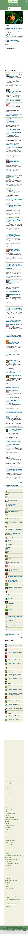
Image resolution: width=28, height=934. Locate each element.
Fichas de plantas (13, 35)
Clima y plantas (9, 848)
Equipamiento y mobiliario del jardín (14, 855)
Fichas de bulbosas (12, 678)
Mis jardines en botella (14, 444)
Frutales (10, 544)
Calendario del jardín (10, 788)
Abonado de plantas (10, 840)
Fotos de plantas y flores (15, 397)
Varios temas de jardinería (15, 129)
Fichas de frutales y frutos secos (15, 697)
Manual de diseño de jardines (15, 185)
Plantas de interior (12, 591)
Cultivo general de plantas (14, 490)
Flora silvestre (9, 861)
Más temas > (20, 482)
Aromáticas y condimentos (12, 819)
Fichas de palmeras (12, 648)
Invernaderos (9, 867)
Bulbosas (10, 572)
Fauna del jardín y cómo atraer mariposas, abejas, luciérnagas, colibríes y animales (14, 336)
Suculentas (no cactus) (11, 809)
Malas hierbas (9, 874)
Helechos (10, 609)
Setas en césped (12, 156)
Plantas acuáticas (10, 817)
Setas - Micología (10, 888)
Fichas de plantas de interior (14, 700)
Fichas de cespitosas (12, 689)
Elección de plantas (12, 526)
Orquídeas (10, 594)
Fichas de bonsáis (12, 704)
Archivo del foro (12, 40)
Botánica (8, 846)
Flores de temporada (10, 813)
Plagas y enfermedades (11, 787)
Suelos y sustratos (12, 493)
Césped (10, 584)
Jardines (8, 871)
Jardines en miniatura (13, 453)
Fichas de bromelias (12, 715)
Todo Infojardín (9, 781)
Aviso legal (13, 927)
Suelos (7, 892)
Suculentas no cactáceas (13, 562)
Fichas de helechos (12, 719)
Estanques (8, 857)
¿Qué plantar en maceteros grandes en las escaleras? (15, 235)
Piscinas (8, 882)
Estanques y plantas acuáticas (15, 587)
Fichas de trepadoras (12, 656)
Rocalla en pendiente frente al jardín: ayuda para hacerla (15, 205)
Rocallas (10, 214)
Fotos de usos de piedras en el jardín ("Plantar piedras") (15, 282)
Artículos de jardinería (14, 28)
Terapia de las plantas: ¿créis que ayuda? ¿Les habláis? (15, 91)
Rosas (9, 565)
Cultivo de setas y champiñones (13, 849)
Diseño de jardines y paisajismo (15, 522)
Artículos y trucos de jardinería (13, 783)
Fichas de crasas (11, 667)
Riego (9, 497)
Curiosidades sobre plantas (14, 100)
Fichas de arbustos (12, 652)
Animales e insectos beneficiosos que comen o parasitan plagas (13, 354)
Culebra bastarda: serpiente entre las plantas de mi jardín (15, 362)
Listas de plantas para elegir (12, 792)
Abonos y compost (12, 500)
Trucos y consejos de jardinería (13, 899)
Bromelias (10, 605)
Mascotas (10, 620)
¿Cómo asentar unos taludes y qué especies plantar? (15, 402)
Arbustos (10, 551)
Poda (7, 884)
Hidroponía (8, 865)
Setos (7, 890)
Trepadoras (10, 554)
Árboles (10, 540)
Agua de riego (9, 844)
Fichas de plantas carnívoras (14, 711)
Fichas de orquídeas (12, 708)
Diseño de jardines (10, 785)
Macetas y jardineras (12, 537)
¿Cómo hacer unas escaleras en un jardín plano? (14, 250)
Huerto (7, 823)
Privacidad (19, 927)
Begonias (10, 612)
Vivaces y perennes (10, 811)
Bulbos (7, 815)
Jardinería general (12, 515)
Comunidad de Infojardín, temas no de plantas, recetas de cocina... (14, 625)
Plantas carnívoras (10, 831)
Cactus (9, 558)
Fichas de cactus (12, 663)
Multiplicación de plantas (14, 511)
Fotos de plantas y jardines (12, 863)
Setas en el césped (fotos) (15, 147)
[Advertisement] (16, 60)
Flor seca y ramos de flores (12, 859)
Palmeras (10, 547)
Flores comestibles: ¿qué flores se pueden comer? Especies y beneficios (15, 310)
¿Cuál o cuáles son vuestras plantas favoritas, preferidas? (15, 120)
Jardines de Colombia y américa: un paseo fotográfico (15, 134)
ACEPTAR (16, 933)
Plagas (9, 507)
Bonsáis (10, 598)
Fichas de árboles (12, 645)
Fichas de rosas (11, 659)
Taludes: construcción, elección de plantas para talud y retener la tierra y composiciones (14, 412)
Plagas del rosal (12, 466)
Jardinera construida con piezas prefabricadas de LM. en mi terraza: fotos (15, 431)
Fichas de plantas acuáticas (14, 682)
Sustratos (8, 894)
